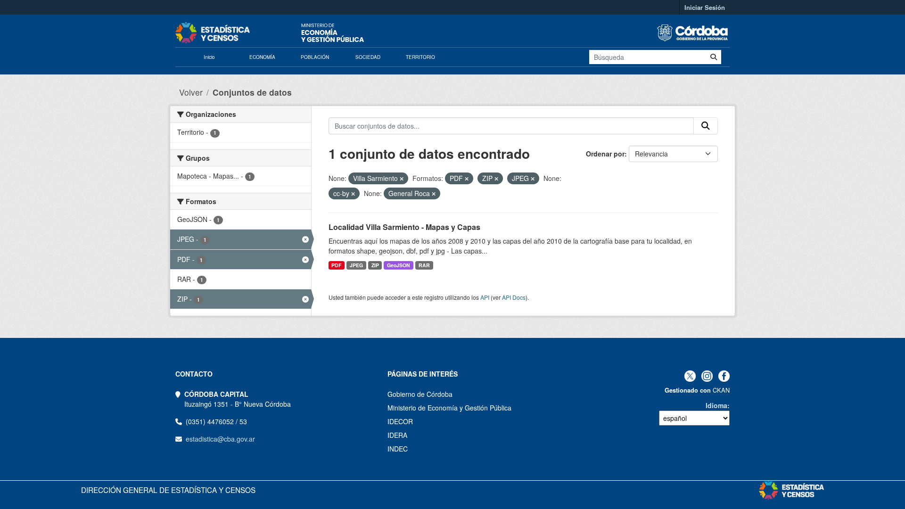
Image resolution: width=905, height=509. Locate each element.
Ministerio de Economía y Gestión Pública (449, 407)
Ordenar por (605, 153)
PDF (336, 265)
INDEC (397, 448)
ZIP (375, 265)
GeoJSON (398, 265)
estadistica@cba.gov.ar (220, 438)
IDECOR (400, 421)
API (484, 297)
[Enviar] (713, 57)
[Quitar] (401, 178)
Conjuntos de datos (252, 92)
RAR (424, 265)
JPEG (356, 265)
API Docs (514, 297)
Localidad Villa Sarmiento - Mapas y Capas (404, 227)
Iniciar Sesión (704, 7)
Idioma (716, 405)
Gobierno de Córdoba (419, 394)
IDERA (397, 435)
